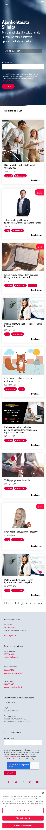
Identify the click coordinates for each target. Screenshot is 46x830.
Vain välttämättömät (23, 818)
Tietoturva (32, 285)
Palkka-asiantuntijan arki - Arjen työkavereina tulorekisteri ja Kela (18, 581)
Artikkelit (9, 176)
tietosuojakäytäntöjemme (9, 81)
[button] (42, 2)
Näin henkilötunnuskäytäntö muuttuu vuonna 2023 (20, 166)
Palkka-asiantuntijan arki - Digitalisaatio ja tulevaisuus (23, 325)
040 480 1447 (9, 684)
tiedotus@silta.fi (10, 635)
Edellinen (8, 603)
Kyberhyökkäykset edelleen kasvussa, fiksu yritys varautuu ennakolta (21, 276)
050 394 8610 (9, 654)
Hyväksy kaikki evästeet (23, 825)
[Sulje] (43, 793)
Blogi (7, 230)
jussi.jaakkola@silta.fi (12, 657)
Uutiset (21, 389)
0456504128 (9, 669)
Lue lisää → (36, 180)
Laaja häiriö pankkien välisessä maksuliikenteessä (18, 380)
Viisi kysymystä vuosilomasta (17, 480)
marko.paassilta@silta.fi (13, 687)
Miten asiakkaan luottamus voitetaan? (21, 531)
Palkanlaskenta (20, 176)
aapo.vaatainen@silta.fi (13, 673)
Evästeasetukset (23, 811)
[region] (23, 809)
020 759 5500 (9, 627)
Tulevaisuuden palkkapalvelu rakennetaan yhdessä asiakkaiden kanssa (22, 221)
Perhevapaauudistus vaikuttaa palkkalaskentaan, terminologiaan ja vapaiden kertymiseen (20, 430)
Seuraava (38, 603)
